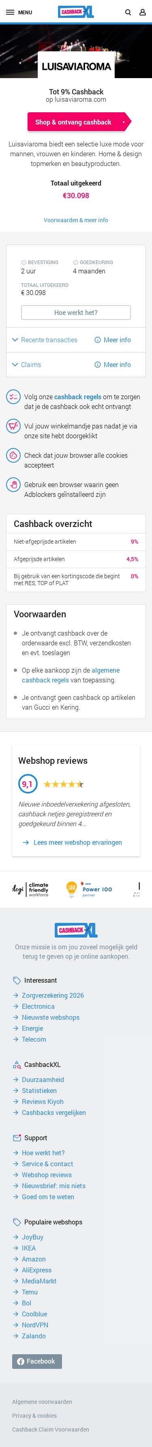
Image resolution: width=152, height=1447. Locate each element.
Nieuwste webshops (50, 1017)
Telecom (34, 1039)
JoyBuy (32, 1237)
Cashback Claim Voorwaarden (50, 1429)
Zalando (34, 1336)
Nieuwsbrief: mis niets (54, 1185)
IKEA (29, 1248)
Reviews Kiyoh (43, 1101)
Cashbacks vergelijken (54, 1112)
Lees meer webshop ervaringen (78, 842)
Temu (30, 1292)
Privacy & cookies (34, 1415)
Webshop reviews (47, 1174)
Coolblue (34, 1314)
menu (25, 12)
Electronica (38, 1006)
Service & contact (47, 1163)
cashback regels (77, 396)
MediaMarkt (39, 1281)
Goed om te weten (48, 1196)
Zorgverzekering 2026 (53, 995)
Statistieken (39, 1090)
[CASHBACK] (76, 12)
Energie (32, 1028)
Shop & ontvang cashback (73, 122)
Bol (26, 1303)
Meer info (117, 339)
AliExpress (36, 1270)
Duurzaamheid (43, 1079)
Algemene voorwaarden (42, 1401)
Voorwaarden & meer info (76, 220)
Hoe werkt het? (43, 1152)
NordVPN (35, 1325)
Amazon (34, 1259)
